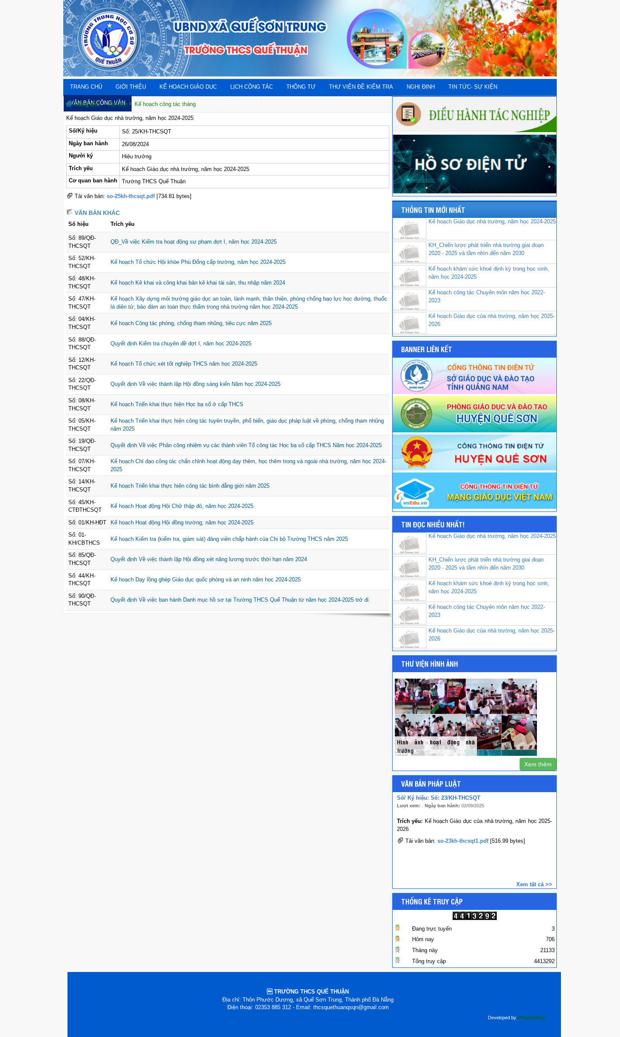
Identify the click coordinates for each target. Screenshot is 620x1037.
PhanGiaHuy (531, 1017)
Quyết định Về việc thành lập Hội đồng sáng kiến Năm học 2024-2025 (195, 384)
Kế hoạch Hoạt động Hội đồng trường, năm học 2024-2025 (182, 522)
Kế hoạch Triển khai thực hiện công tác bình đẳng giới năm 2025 (190, 486)
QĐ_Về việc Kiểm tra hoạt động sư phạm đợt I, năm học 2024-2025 (194, 242)
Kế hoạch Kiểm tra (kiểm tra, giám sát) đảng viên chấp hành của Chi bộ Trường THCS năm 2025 (229, 539)
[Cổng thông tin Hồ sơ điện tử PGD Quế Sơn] (474, 191)
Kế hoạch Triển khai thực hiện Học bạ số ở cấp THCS (177, 404)
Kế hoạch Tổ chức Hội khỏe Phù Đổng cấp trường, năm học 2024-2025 (198, 262)
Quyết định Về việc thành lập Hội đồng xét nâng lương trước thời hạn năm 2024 (209, 559)
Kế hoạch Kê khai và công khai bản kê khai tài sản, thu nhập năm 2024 (198, 283)
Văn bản (117, 104)
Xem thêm (538, 764)
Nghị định (421, 87)
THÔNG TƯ (300, 87)
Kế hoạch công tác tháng (165, 104)
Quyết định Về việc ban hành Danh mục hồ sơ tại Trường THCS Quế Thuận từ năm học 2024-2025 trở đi (240, 600)
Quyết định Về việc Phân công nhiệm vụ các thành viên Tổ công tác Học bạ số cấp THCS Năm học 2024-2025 (246, 445)
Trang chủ (86, 87)
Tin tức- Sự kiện (472, 87)
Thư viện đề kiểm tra (361, 87)
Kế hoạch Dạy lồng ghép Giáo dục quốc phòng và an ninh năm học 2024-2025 (206, 579)
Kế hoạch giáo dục (188, 87)
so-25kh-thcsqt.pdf (131, 196)
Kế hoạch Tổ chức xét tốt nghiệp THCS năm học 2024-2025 (184, 364)
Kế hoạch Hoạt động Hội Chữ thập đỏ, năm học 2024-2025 (182, 506)
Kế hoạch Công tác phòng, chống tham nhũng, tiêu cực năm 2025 (191, 323)
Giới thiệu (131, 87)
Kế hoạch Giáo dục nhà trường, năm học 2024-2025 (492, 221)
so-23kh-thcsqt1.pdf (462, 841)
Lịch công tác (251, 87)
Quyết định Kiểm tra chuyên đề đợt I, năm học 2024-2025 (181, 343)
